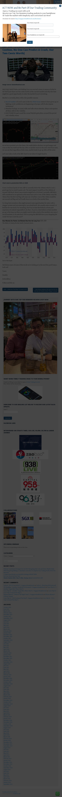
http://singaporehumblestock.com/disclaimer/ (28, 19)
